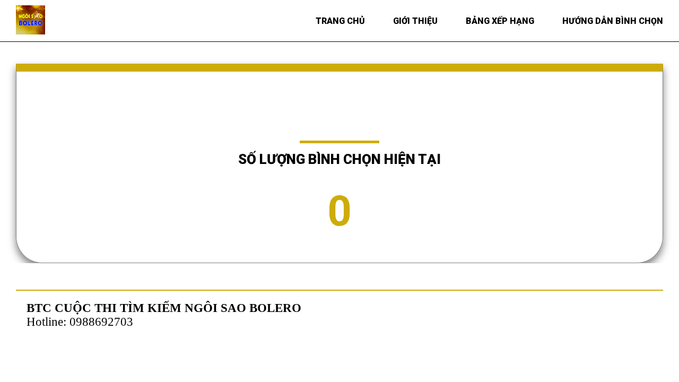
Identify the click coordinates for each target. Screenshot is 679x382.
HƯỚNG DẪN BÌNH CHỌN (612, 21)
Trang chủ (340, 21)
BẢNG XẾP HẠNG (500, 21)
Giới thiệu (415, 21)
